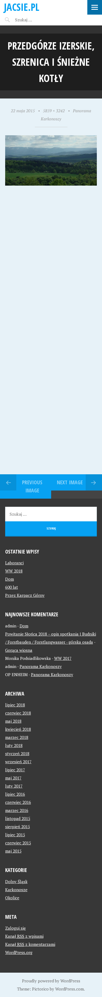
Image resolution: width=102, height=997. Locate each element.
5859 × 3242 (54, 110)
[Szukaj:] (37, 19)
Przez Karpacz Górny (25, 595)
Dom (9, 579)
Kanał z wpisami (24, 936)
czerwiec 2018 (18, 713)
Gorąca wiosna (18, 650)
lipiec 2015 (15, 834)
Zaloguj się (15, 928)
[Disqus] (51, 263)
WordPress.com (69, 989)
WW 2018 (14, 571)
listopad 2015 (17, 818)
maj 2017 (13, 778)
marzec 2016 (16, 810)
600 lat (11, 587)
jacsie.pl (21, 7)
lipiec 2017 (15, 769)
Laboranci (14, 562)
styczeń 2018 (17, 753)
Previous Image (32, 486)
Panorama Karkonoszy (41, 666)
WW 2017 (63, 658)
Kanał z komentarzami (30, 944)
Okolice (12, 897)
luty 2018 (14, 745)
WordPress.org (18, 952)
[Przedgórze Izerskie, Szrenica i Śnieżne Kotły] (51, 184)
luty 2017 (14, 786)
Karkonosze (16, 889)
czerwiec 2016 (18, 802)
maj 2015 (13, 851)
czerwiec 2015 (18, 842)
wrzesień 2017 (18, 761)
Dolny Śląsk (16, 881)
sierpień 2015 (17, 826)
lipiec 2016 (15, 794)
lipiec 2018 (15, 705)
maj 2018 (13, 721)
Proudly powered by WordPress (51, 980)
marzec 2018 (16, 737)
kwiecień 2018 (18, 729)
